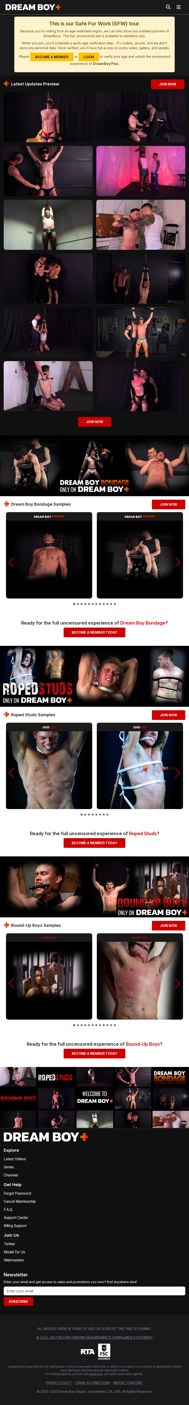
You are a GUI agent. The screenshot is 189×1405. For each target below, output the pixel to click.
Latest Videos (15, 1159)
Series (9, 1167)
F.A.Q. (8, 1209)
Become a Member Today (94, 632)
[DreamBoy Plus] (33, 7)
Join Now (167, 84)
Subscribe (18, 1301)
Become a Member (51, 57)
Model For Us (14, 1252)
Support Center (16, 1217)
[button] (11, 562)
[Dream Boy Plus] (46, 1137)
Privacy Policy (59, 1383)
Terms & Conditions (92, 1383)
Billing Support (15, 1226)
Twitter (9, 1244)
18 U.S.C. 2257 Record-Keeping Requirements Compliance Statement (94, 1337)
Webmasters (14, 1260)
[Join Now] (48, 117)
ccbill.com (96, 1374)
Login (89, 57)
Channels (11, 1175)
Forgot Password (17, 1193)
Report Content (128, 1383)
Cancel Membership (20, 1201)
